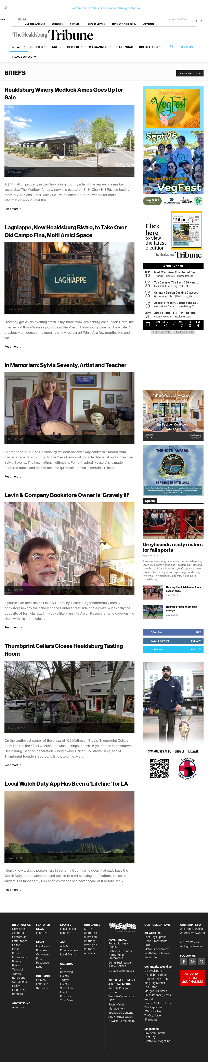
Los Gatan (150, 987)
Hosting (113, 992)
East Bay (150, 1037)
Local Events (68, 954)
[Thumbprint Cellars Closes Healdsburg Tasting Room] (69, 697)
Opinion (41, 980)
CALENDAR (67, 963)
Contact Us (19, 937)
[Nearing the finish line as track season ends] (153, 593)
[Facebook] (196, 21)
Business (42, 950)
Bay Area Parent (154, 1033)
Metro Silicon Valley (156, 949)
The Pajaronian (154, 1007)
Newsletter (19, 928)
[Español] (25, 19)
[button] (181, 46)
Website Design (118, 988)
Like (198, 632)
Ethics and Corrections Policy (19, 981)
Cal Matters (43, 954)
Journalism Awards (192, 932)
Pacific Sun (151, 957)
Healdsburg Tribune (156, 974)
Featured (42, 932)
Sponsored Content (120, 1012)
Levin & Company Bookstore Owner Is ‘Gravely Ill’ (66, 494)
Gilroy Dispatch (154, 970)
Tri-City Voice (152, 1015)
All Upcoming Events (66, 972)
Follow (196, 640)
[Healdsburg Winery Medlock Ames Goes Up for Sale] (69, 141)
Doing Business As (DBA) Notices (120, 964)
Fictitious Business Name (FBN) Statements (120, 955)
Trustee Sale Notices (121, 970)
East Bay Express (155, 937)
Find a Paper (20, 957)
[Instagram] (201, 21)
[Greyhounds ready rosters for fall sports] (173, 524)
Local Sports (68, 928)
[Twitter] (201, 961)
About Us (18, 932)
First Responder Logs (43, 962)
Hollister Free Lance (156, 978)
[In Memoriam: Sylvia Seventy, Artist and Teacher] (69, 408)
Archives (89, 953)
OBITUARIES (92, 924)
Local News (43, 946)
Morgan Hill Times (155, 991)
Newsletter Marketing (121, 1020)
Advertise (18, 1007)
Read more (11, 208)
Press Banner (152, 995)
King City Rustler (154, 983)
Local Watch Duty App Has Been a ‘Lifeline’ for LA (66, 783)
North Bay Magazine (157, 1041)
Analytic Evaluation (120, 1016)
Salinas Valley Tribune (158, 1003)
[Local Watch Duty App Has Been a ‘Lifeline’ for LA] (69, 827)
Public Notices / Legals (118, 945)
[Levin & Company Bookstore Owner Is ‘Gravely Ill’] (69, 548)
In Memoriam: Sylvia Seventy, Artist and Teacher (65, 365)
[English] (20, 19)
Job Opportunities (191, 928)
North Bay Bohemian (157, 953)
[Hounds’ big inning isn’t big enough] (153, 612)
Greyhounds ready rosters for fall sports (173, 547)
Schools (65, 932)
